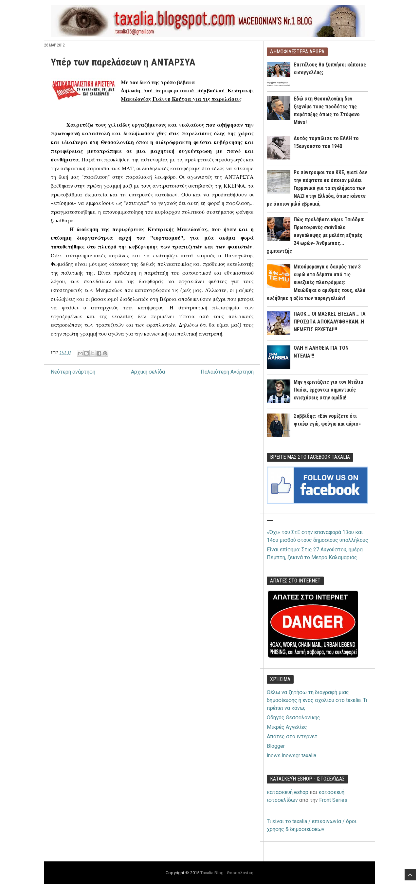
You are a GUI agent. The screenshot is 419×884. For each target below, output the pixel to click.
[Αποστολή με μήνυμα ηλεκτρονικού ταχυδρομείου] (80, 353)
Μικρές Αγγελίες (287, 727)
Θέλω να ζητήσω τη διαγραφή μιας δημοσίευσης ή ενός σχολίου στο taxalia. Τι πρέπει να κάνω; (317, 700)
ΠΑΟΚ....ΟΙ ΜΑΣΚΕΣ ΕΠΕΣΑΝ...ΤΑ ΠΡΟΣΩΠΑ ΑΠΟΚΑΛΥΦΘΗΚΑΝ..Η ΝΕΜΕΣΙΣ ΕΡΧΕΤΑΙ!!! (330, 322)
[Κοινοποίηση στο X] (92, 353)
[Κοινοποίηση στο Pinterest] (105, 353)
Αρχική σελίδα (148, 372)
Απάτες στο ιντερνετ (292, 736)
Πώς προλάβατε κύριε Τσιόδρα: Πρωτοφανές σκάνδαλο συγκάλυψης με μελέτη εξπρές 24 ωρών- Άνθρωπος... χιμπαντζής (315, 235)
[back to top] (410, 874)
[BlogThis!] (86, 353)
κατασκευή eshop (287, 792)
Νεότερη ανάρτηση (73, 372)
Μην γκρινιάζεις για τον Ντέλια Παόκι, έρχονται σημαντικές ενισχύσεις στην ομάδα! (328, 390)
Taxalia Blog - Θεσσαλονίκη (226, 872)
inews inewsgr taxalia (291, 755)
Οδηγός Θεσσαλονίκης (293, 717)
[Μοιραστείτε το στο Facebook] (99, 353)
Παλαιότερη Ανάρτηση (227, 372)
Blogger (276, 746)
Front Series (333, 800)
